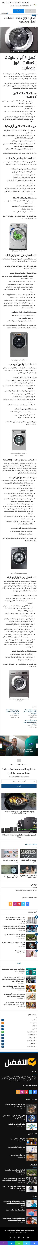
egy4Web (6, 1230)
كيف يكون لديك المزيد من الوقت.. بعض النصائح (11, 876)
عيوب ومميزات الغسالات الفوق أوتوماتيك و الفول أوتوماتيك (30, 711)
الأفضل (30, 744)
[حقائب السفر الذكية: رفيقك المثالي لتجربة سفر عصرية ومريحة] (31, 971)
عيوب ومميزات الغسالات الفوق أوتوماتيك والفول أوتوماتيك (12, 711)
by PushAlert (4, 12)
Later (32, 10)
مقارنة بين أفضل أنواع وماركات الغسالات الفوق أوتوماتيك (30, 722)
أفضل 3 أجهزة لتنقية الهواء (17, 1139)
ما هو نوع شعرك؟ (20, 951)
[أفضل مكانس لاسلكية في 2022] (31, 1149)
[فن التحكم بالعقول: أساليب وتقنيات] (31, 1212)
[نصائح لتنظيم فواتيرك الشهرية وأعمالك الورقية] (28, 869)
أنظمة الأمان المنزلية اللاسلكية (16, 1124)
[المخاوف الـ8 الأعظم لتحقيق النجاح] (28, 853)
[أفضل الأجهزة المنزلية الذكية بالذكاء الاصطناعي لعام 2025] (31, 1109)
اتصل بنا (12, 1233)
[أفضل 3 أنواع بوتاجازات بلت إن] (31, 1157)
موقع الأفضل (30, 1230)
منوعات (34, 15)
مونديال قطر (32, 1038)
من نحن (26, 1233)
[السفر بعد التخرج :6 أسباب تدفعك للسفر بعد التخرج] (31, 945)
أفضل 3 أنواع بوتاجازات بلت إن (17, 1155)
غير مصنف (32, 1043)
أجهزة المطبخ (31, 1035)
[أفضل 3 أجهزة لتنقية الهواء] (31, 1141)
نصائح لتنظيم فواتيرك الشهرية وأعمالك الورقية (28, 876)
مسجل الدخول (26, 890)
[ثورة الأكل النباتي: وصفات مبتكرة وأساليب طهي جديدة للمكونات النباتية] (31, 1005)
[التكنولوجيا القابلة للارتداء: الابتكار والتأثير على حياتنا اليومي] (31, 1118)
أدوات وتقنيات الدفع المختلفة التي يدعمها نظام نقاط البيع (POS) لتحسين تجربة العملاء (19, 750)
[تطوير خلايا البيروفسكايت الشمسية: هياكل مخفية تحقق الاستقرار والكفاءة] (31, 1220)
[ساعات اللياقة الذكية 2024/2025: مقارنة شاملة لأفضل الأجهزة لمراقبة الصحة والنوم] (31, 1180)
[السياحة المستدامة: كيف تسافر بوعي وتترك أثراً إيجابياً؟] (31, 937)
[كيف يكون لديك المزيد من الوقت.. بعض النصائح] (9, 869)
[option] (19, 746)
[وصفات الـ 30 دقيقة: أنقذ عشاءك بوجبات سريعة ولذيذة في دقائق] (31, 988)
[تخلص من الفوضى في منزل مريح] (9, 853)
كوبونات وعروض (31, 1032)
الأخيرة (19, 963)
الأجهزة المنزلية (31, 1040)
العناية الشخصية (31, 1046)
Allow (24, 10)
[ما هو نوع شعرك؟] (31, 953)
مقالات (33, 1026)
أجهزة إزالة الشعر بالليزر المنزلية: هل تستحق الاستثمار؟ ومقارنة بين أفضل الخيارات (15, 919)
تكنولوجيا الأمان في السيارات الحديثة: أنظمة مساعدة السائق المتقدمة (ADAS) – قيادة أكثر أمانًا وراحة (13, 979)
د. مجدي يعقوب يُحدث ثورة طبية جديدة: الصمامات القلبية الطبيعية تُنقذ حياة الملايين (14, 1203)
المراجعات (32, 1023)
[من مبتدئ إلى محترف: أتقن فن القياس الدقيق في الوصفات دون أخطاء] (31, 996)
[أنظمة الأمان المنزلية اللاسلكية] (31, 1126)
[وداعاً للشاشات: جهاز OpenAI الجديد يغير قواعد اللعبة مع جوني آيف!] (31, 1189)
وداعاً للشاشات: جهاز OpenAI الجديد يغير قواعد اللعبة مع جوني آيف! (14, 1187)
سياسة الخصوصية (19, 1233)
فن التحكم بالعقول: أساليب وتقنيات (15, 1210)
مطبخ (33, 1029)
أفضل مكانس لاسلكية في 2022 (16, 1147)
